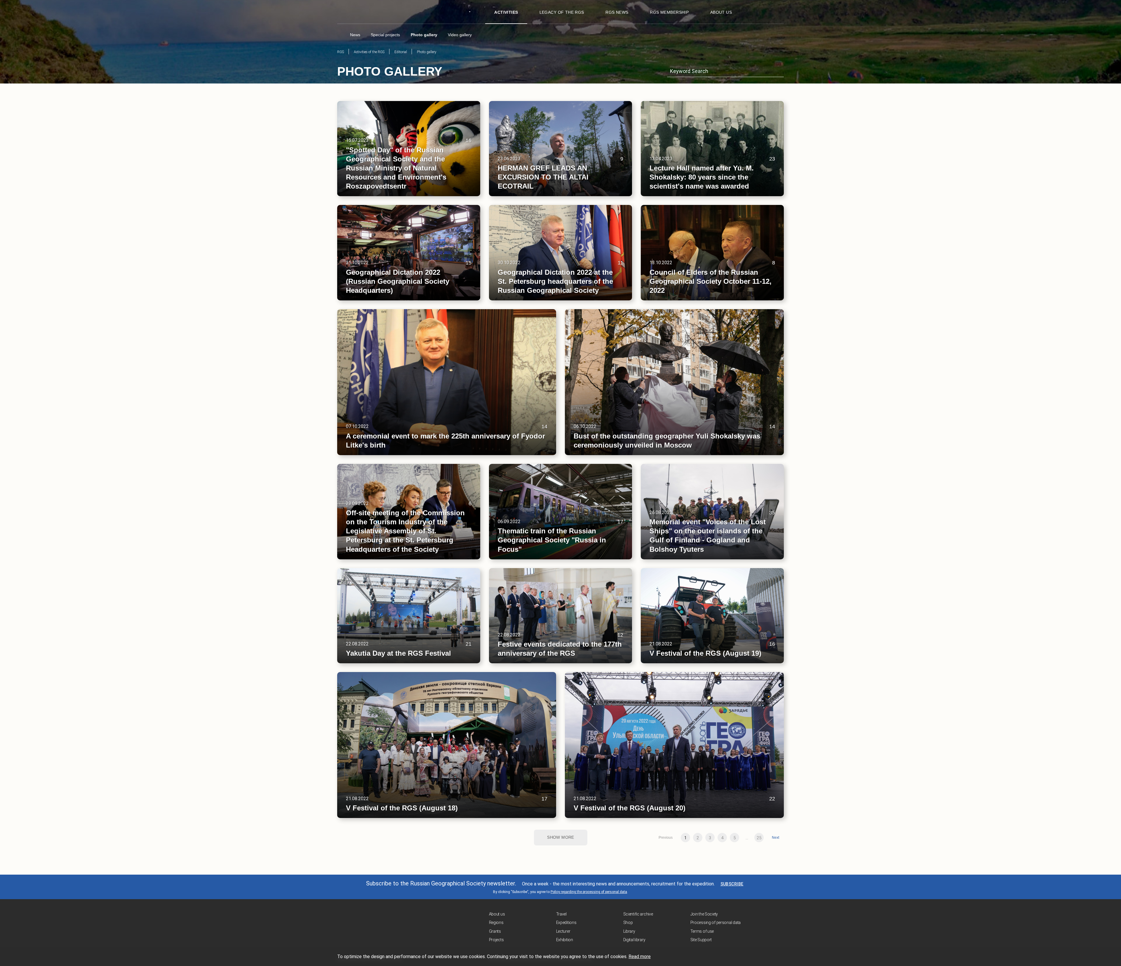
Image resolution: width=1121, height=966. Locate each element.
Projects (496, 939)
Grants (495, 931)
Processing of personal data (715, 922)
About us (497, 914)
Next (775, 838)
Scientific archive (638, 914)
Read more (640, 956)
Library (629, 931)
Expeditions (566, 922)
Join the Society (704, 914)
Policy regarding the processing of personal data (589, 892)
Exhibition (564, 939)
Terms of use (702, 931)
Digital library (634, 939)
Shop (628, 922)
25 (759, 837)
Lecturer (563, 931)
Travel (561, 914)
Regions (496, 922)
